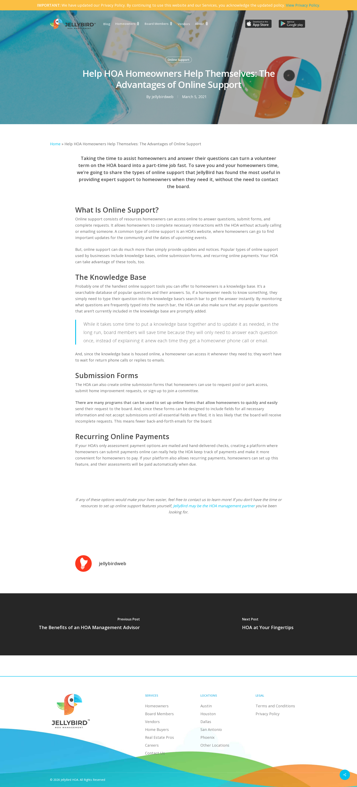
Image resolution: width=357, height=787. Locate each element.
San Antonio (211, 729)
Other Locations (214, 745)
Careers (152, 745)
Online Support (178, 60)
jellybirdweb (163, 96)
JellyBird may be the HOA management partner (214, 505)
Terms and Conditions (275, 705)
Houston (208, 713)
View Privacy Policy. (303, 5)
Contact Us (155, 753)
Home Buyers (157, 729)
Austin (206, 705)
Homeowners (157, 705)
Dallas (205, 721)
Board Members (159, 713)
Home (55, 143)
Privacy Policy (268, 713)
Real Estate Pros (159, 737)
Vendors (152, 721)
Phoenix (207, 737)
